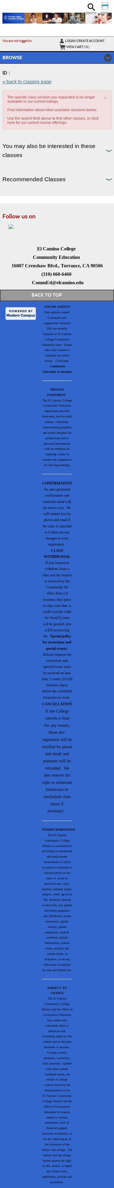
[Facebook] (11, 226)
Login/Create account (85, 41)
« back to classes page (27, 81)
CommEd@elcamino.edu (58, 282)
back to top (47, 295)
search (91, 13)
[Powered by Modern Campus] (20, 313)
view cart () (77, 47)
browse (12, 57)
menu (105, 13)
